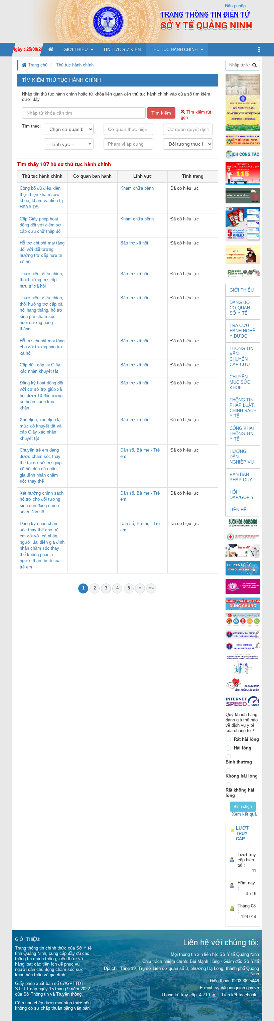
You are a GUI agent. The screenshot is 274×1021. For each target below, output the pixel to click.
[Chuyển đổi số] (243, 567)
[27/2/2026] (243, 101)
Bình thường (239, 761)
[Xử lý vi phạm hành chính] (243, 254)
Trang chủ (37, 64)
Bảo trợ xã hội (134, 242)
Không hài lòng (242, 776)
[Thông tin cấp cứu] (243, 173)
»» (151, 587)
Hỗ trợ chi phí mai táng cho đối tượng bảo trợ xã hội (42, 347)
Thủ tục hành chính (75, 64)
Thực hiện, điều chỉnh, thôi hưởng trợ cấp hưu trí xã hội (41, 280)
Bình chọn (243, 806)
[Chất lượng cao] (243, 603)
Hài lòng (242, 747)
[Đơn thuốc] (243, 663)
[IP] (243, 701)
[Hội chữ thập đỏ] (243, 536)
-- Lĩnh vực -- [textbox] (61, 144)
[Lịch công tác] (243, 154)
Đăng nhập (235, 5)
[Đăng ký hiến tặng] (243, 195)
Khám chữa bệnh (137, 188)
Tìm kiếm (161, 113)
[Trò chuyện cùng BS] (243, 550)
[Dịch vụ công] (243, 619)
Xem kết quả (244, 814)
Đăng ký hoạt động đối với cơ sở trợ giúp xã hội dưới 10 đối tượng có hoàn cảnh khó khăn (41, 395)
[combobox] (69, 144)
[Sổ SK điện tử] (243, 223)
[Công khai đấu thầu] (243, 634)
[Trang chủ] (137, 21)
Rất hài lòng (246, 739)
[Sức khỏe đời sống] (243, 522)
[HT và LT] (243, 585)
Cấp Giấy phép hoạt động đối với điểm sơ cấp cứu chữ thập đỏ (40, 225)
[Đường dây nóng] (243, 139)
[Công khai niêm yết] (243, 645)
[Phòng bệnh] (243, 684)
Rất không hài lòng (240, 793)
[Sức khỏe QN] (243, 272)
